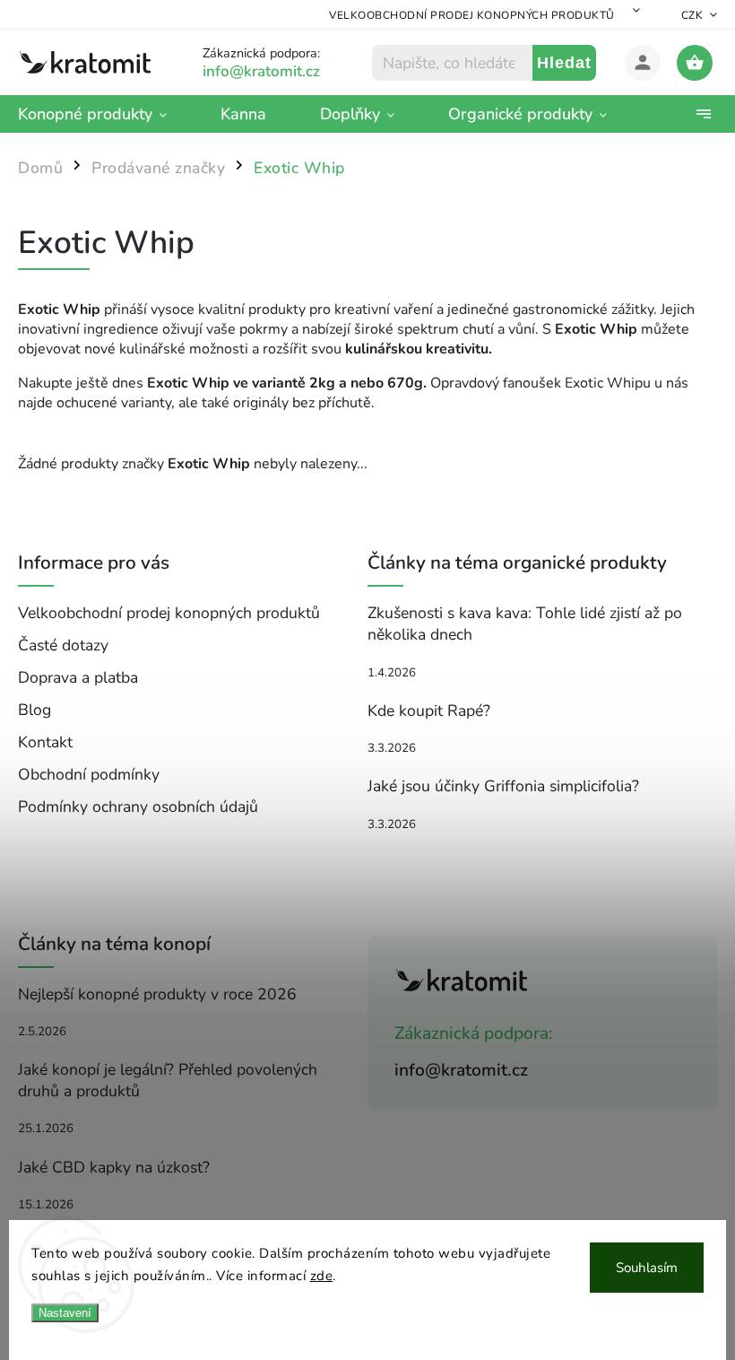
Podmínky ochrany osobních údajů (138, 806)
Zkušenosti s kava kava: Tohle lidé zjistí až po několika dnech (525, 623)
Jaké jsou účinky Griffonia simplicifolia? (503, 786)
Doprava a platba (78, 677)
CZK (692, 15)
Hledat (564, 63)
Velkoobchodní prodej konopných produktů (472, 15)
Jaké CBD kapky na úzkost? (114, 1167)
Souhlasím (647, 1268)
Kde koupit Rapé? (429, 710)
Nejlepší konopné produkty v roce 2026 (157, 994)
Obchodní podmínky (89, 774)
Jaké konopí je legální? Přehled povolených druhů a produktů (167, 1080)
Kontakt (45, 742)
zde (321, 1276)
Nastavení (65, 1313)
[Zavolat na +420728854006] (283, 71)
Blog (34, 709)
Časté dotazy (63, 645)
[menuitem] (106, 114)
